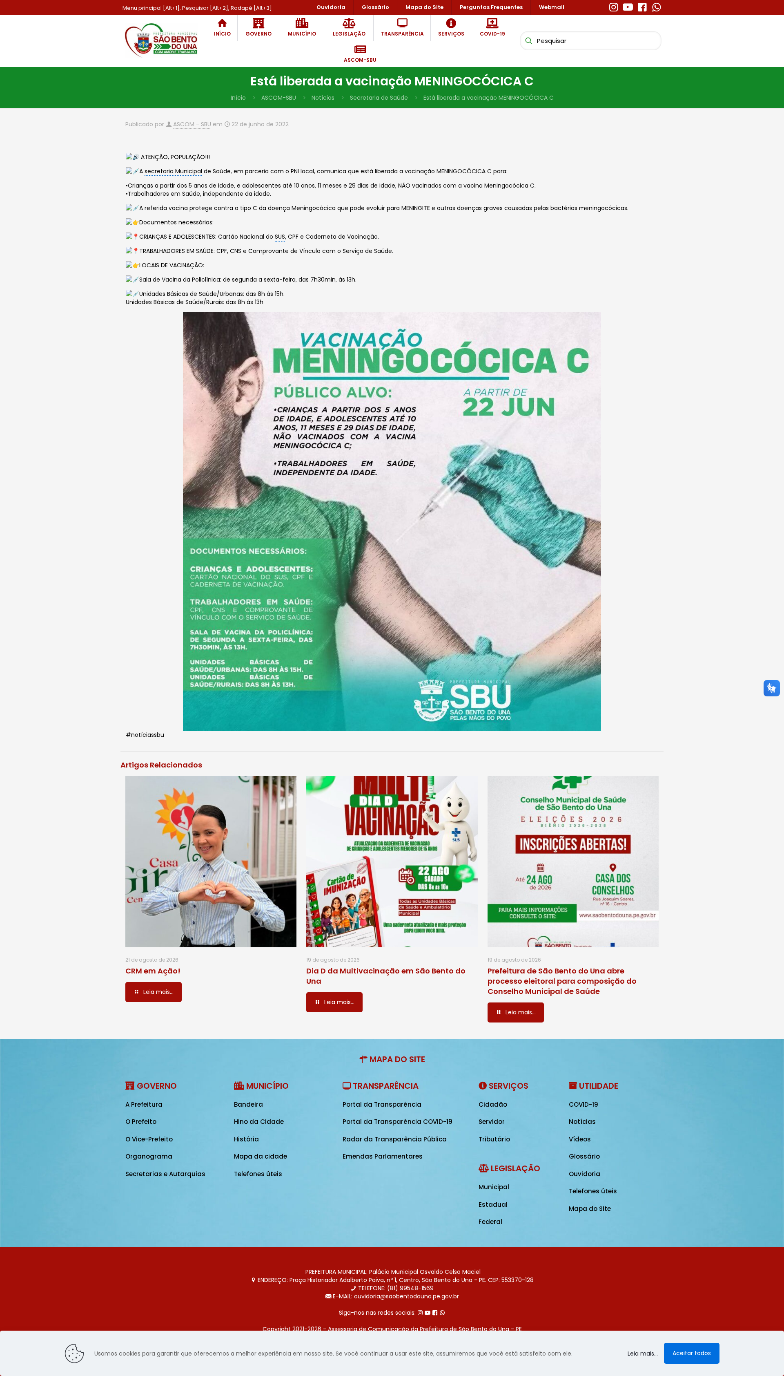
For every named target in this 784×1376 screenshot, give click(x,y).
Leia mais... (643, 1353)
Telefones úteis (258, 1174)
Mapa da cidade (260, 1156)
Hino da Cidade (259, 1121)
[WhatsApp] (656, 6)
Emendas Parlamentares (383, 1156)
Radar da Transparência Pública (395, 1139)
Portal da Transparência (382, 1104)
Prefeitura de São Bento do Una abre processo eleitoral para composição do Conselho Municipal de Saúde (562, 981)
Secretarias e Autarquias (165, 1174)
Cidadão (493, 1104)
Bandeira (248, 1104)
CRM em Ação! (152, 971)
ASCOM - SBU (192, 124)
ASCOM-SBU (278, 98)
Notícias (323, 98)
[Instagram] (613, 6)
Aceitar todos (692, 1353)
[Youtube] (628, 6)
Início (238, 98)
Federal (490, 1221)
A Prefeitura (144, 1104)
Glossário (584, 1156)
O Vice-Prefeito (149, 1139)
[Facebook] (642, 6)
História (246, 1139)
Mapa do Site (590, 1208)
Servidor (492, 1121)
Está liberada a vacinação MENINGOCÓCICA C (488, 98)
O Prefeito (140, 1121)
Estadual (493, 1204)
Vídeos (580, 1139)
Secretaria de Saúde (379, 98)
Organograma (148, 1156)
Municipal (494, 1187)
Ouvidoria (584, 1174)
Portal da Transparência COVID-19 (397, 1121)
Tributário (494, 1139)
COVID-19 (583, 1104)
